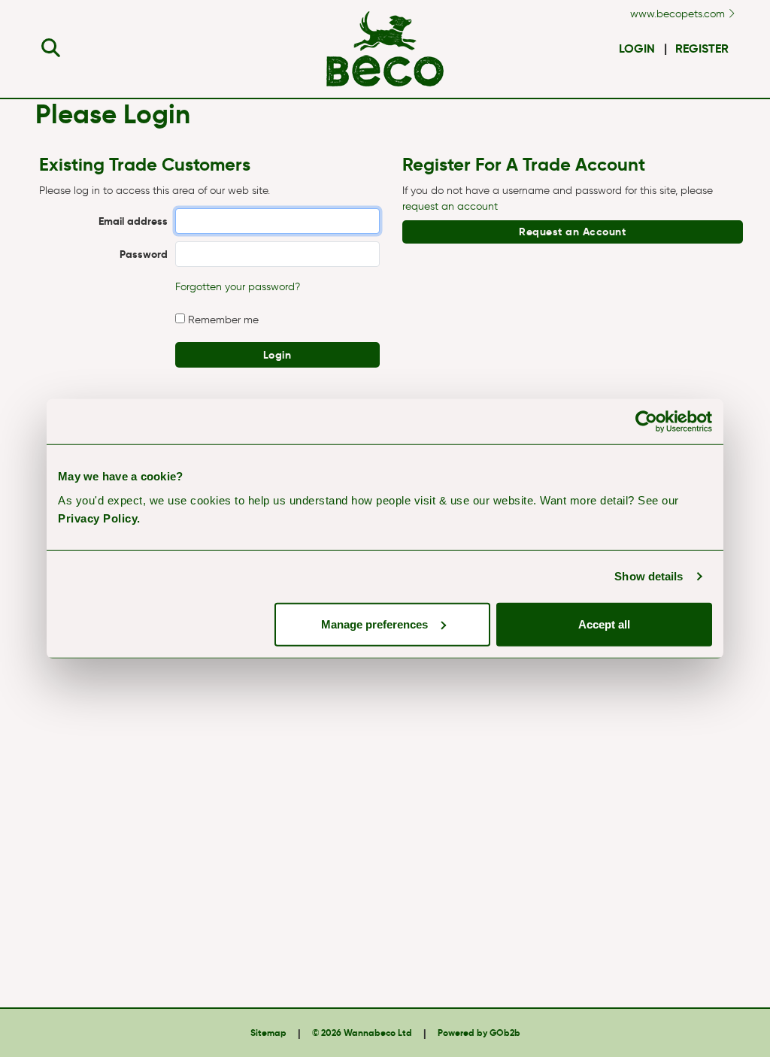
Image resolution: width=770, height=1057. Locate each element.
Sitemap (268, 1032)
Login (637, 48)
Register (702, 48)
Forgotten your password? (237, 286)
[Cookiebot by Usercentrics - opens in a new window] (646, 421)
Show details (648, 576)
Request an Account (572, 231)
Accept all (604, 623)
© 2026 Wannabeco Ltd (362, 1032)
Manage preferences (374, 623)
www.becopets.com (679, 14)
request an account (450, 206)
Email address (133, 221)
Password (144, 254)
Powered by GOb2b (479, 1032)
